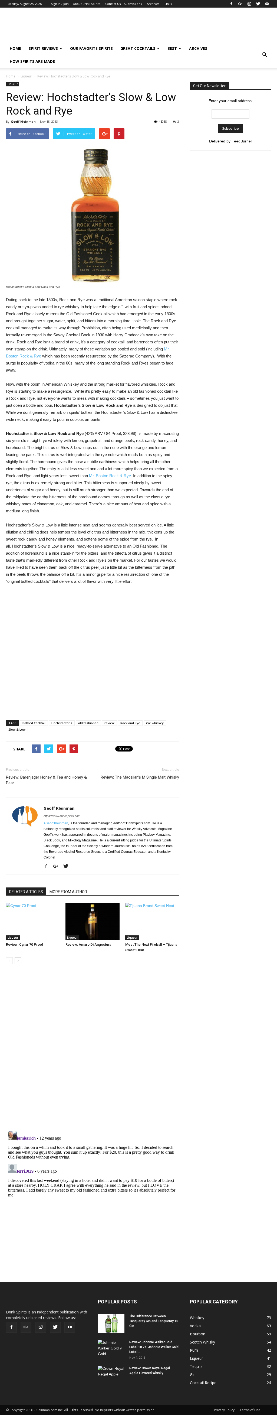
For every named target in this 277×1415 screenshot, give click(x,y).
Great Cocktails (137, 48)
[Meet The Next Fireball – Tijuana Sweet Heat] (152, 921)
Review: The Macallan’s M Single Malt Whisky (140, 777)
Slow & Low (16, 729)
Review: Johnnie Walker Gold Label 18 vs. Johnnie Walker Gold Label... (154, 1347)
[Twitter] (258, 4)
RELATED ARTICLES (26, 892)
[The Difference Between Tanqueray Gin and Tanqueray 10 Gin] (111, 1323)
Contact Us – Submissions (123, 4)
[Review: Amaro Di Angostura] (92, 921)
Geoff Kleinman (23, 121)
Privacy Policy (224, 1410)
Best (172, 48)
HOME (15, 48)
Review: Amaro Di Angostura (88, 944)
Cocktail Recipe (203, 1382)
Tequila (196, 1366)
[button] (264, 54)
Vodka (195, 1325)
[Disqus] (92, 1050)
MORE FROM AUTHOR (68, 892)
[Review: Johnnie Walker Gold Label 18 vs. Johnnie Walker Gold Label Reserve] (111, 1349)
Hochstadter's (61, 723)
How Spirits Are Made (32, 61)
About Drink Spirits (86, 4)
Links (168, 4)
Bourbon (197, 1333)
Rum (194, 1350)
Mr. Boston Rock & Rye (110, 475)
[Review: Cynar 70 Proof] (33, 921)
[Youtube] (267, 4)
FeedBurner (242, 141)
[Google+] (240, 4)
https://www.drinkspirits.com (62, 816)
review (109, 723)
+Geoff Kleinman (56, 823)
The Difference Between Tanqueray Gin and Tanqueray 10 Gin (153, 1321)
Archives (153, 4)
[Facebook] (231, 4)
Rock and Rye (130, 723)
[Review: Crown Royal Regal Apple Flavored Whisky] (111, 1374)
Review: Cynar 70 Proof (24, 944)
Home (10, 76)
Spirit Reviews (43, 48)
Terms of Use (250, 1410)
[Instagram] (249, 4)
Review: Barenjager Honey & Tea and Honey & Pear (46, 780)
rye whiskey (155, 723)
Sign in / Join (60, 4)
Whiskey (197, 1317)
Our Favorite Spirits (91, 48)
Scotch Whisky (202, 1342)
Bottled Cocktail (33, 723)
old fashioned (88, 723)
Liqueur (26, 76)
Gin (193, 1374)
